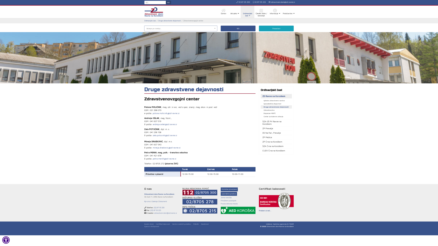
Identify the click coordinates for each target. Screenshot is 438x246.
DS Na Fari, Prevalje (271, 133)
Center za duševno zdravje (273, 116)
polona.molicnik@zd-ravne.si (166, 113)
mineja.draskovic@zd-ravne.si (167, 147)
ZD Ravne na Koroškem (273, 96)
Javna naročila (226, 198)
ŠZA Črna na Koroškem (272, 146)
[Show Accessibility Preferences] (6, 240)
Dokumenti (163, 201)
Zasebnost (205, 224)
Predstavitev (288, 13)
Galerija (154, 201)
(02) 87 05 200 (159, 208)
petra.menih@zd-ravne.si (164, 159)
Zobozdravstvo (269, 110)
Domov (223, 13)
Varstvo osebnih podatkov (181, 224)
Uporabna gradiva (229, 194)
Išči (168, 2)
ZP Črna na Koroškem (272, 142)
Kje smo (147, 201)
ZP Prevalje (267, 128)
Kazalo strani (149, 224)
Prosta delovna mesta (229, 204)
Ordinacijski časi (247, 14)
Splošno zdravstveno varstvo (274, 100)
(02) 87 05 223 (155, 210)
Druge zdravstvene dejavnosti (276, 107)
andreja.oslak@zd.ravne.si (165, 124)
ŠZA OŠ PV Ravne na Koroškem (271, 122)
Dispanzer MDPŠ (269, 113)
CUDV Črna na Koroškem (273, 150)
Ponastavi (276, 28)
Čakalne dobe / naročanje (261, 14)
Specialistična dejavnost (272, 104)
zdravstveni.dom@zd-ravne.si (283, 2)
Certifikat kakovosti (163, 224)
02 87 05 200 (244, 2)
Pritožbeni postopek (228, 201)
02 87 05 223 (260, 2)
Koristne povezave (229, 189)
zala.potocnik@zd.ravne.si (165, 135)
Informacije (274, 13)
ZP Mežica (267, 137)
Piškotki (196, 224)
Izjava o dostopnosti (151, 226)
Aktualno (233, 13)
